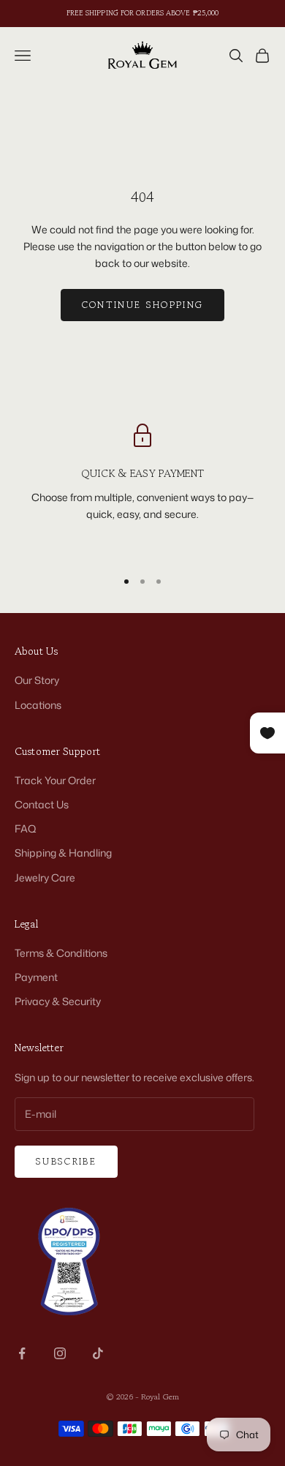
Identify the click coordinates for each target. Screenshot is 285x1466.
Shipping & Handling (63, 853)
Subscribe (66, 1161)
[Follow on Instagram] (60, 1353)
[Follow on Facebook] (22, 1353)
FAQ (26, 828)
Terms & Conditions (61, 953)
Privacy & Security (58, 1001)
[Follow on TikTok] (98, 1353)
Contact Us (42, 804)
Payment (36, 977)
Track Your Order (55, 780)
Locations (38, 705)
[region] (142, 490)
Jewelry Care (45, 877)
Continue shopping (143, 305)
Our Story (37, 680)
